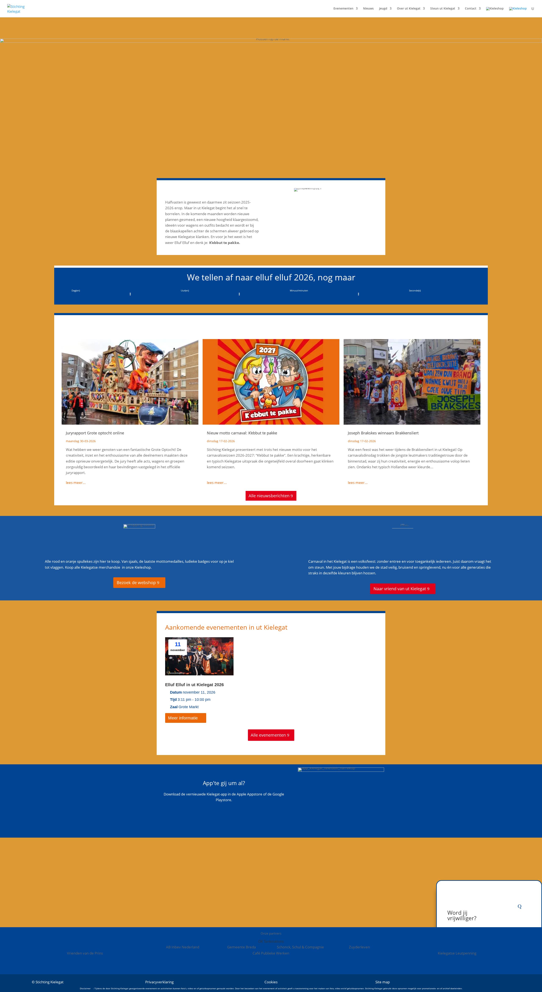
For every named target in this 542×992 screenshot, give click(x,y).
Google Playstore (221, 815)
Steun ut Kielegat (442, 8)
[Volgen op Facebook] (481, 982)
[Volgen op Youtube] (507, 982)
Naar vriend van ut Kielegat (399, 589)
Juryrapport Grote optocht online (95, 432)
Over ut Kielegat (408, 8)
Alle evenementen (268, 735)
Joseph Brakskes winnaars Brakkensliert (383, 432)
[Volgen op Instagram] (494, 982)
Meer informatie (183, 718)
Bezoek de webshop (136, 582)
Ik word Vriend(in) (347, 895)
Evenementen (343, 8)
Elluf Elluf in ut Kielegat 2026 (194, 684)
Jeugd (383, 8)
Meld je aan (191, 895)
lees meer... (76, 482)
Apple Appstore (221, 831)
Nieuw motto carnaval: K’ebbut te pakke (242, 432)
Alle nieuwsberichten (269, 496)
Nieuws (368, 8)
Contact (470, 8)
